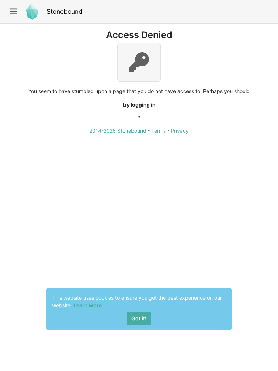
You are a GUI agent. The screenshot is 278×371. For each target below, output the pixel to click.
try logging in (139, 104)
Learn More (87, 305)
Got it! (139, 318)
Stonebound (65, 11)
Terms (158, 131)
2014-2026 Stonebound (117, 131)
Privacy (180, 131)
